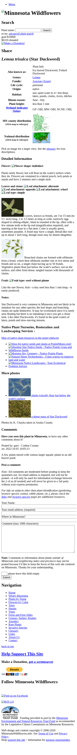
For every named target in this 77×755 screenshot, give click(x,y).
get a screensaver (41, 662)
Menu (12, 4)
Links (12, 634)
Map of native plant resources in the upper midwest (30, 337)
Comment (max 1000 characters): (20, 523)
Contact (13, 640)
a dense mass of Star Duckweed (49, 416)
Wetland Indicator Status (17, 109)
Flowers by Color (18, 602)
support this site (16, 739)
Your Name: (8, 502)
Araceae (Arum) (42, 81)
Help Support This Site (22, 654)
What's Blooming (18, 595)
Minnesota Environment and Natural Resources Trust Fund (34, 719)
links (4, 496)
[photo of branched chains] (12, 257)
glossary (51, 148)
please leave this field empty (23, 573)
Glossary (13, 630)
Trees (12, 605)
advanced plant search (21, 33)
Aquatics (13, 621)
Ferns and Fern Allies (21, 614)
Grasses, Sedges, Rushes (22, 618)
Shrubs (12, 608)
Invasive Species (18, 627)
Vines (12, 611)
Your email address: (12, 509)
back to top (7, 646)
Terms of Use (45, 733)
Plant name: (8, 30)
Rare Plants (15, 624)
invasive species (21, 496)
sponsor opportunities (58, 739)
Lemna (36, 77)
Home (12, 592)
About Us (14, 637)
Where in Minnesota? (13, 516)
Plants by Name (17, 598)
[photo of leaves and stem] (12, 215)
